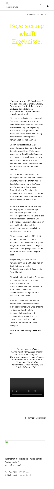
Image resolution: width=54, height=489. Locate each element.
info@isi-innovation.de (22, 475)
